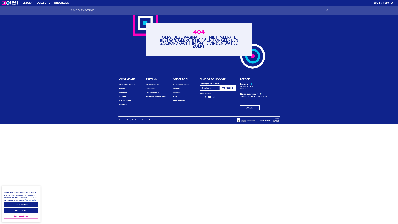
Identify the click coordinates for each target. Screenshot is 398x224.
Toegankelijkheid (133, 120)
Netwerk (176, 88)
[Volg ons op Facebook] (201, 96)
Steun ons (123, 92)
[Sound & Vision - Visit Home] (6, 3)
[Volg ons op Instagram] (205, 96)
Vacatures (123, 105)
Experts (122, 88)
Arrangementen (152, 84)
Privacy (121, 120)
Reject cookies (21, 210)
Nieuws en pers (125, 101)
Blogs (175, 97)
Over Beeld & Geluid (127, 84)
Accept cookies (21, 205)
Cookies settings (21, 216)
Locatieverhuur (152, 88)
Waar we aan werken (181, 84)
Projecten (177, 92)
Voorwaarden (146, 120)
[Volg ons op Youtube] (209, 96)
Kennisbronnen (179, 101)
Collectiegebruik (152, 92)
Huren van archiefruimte (156, 97)
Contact (122, 97)
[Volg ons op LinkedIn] (214, 96)
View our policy (31, 200)
